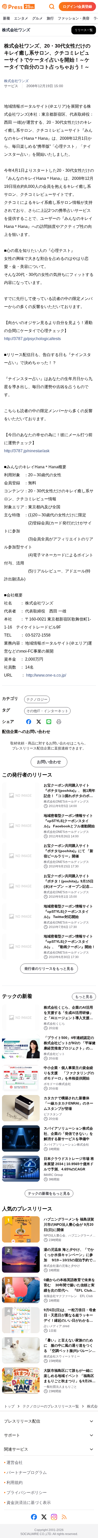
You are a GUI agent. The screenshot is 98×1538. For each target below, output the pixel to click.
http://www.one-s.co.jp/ (46, 675)
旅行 (50, 18)
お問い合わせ (49, 762)
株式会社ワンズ (16, 81)
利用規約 (13, 1482)
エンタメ (21, 18)
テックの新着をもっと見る (49, 1193)
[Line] (48, 721)
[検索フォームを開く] (52, 7)
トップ (9, 1406)
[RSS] (64, 1517)
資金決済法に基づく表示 (27, 1502)
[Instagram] (54, 1517)
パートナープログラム (25, 1472)
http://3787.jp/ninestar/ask (27, 451)
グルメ (37, 18)
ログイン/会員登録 (77, 7)
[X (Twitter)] (38, 721)
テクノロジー (36, 699)
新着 (6, 18)
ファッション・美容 (73, 18)
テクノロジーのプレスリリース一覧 (51, 1406)
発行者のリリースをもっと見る (49, 969)
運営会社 (13, 1462)
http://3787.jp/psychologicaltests (32, 339)
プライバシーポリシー (25, 1492)
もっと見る (84, 997)
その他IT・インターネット (47, 711)
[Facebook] (28, 721)
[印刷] (58, 721)
